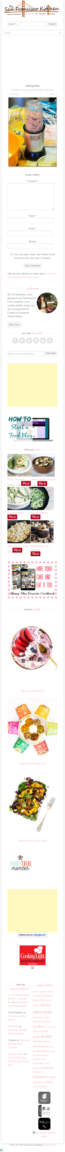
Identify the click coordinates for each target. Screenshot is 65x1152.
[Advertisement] (33, 60)
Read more (14, 324)
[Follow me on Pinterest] (29, 340)
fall (41, 1031)
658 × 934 (29, 90)
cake (42, 1000)
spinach (36, 1068)
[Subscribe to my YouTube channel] (43, 340)
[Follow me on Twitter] (22, 340)
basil (39, 995)
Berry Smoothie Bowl (32, 691)
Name (32, 215)
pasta (44, 1046)
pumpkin (37, 1058)
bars (34, 996)
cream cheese (51, 1027)
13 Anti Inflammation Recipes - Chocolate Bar (18, 998)
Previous (13, 94)
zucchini (42, 1086)
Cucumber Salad (15, 512)
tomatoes (40, 1076)
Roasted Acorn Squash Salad (33, 840)
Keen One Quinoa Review (32, 763)
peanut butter (41, 1051)
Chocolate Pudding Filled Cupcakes (18, 1043)
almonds (36, 991)
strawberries (47, 1068)
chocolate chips (41, 1017)
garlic (36, 1036)
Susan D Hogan (15, 1053)
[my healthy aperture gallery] (44, 1136)
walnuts (48, 1082)
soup (47, 1063)
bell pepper (47, 995)
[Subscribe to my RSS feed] (50, 340)
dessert (36, 1031)
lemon (47, 1041)
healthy (46, 1036)
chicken (45, 1004)
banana (51, 991)
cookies (39, 1026)
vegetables (38, 1082)
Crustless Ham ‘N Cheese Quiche (43, 90)
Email (32, 228)
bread (35, 1000)
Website (32, 241)
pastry (51, 1046)
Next (54, 94)
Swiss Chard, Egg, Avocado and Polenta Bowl (18, 1061)
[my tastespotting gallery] (44, 1116)
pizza (38, 1055)
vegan (52, 1077)
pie (34, 1055)
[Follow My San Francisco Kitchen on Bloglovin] (32, 936)
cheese (36, 1005)
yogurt (35, 1086)
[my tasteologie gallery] (44, 1129)
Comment (32, 181)
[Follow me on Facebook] (15, 340)
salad (44, 1059)
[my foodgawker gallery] (44, 1103)
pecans (52, 1051)
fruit (45, 1031)
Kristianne (13, 1026)
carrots (49, 1000)
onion (37, 1046)
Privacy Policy (50, 1144)
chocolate (42, 1011)
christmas (37, 1021)
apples (43, 991)
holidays (38, 1041)
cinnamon (46, 1021)
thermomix (37, 1071)
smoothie (38, 1063)
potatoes (45, 1055)
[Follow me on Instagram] (36, 340)
